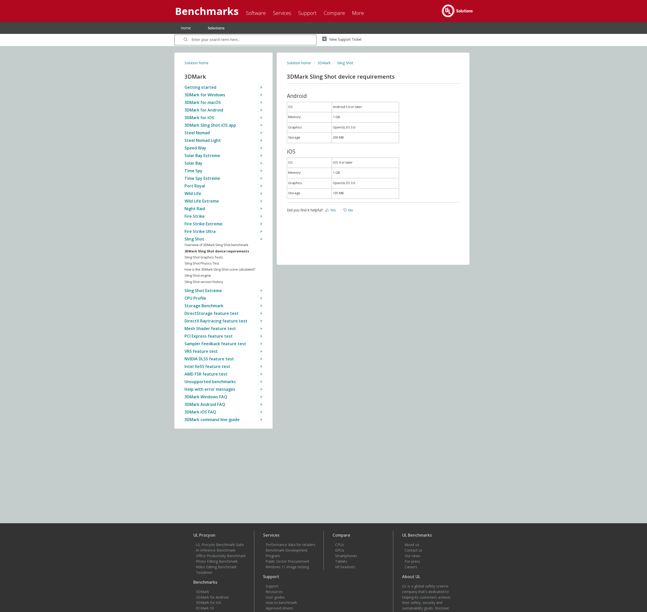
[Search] (186, 40)
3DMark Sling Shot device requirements (216, 251)
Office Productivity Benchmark (221, 555)
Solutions (216, 28)
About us (412, 544)
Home (186, 28)
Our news (412, 555)
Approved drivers (279, 608)
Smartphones (346, 555)
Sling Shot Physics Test (201, 263)
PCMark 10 (205, 608)
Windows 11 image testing (287, 566)
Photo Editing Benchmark (217, 561)
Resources (274, 591)
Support (272, 586)
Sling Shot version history (203, 282)
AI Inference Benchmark (215, 550)
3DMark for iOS (208, 602)
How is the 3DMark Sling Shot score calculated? (219, 269)
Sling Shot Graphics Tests (203, 257)
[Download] (314, 246)
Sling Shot (345, 62)
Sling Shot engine (197, 275)
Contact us (413, 550)
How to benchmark (281, 602)
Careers (411, 566)
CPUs (339, 544)
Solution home (196, 62)
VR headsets (345, 566)
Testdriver (204, 572)
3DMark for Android (212, 597)
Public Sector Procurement (287, 561)
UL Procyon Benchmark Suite (220, 544)
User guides (275, 597)
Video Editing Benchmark (216, 566)
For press (412, 561)
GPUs (339, 550)
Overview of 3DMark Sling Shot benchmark (216, 245)
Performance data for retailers (290, 544)
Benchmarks (205, 582)
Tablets (341, 561)
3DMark (324, 62)
